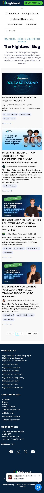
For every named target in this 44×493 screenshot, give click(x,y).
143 (29, 333)
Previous (10, 333)
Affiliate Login (8, 413)
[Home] (22, 8)
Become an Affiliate (11, 416)
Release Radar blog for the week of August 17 (19, 99)
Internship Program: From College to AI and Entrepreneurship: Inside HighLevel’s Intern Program (19, 157)
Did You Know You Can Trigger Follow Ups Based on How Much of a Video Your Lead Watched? (21, 224)
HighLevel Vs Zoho (10, 384)
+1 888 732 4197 (17, 439)
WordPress (30, 24)
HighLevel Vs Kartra (10, 371)
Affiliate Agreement (11, 419)
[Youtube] (33, 451)
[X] (25, 451)
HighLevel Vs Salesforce (12, 387)
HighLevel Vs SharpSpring (13, 377)
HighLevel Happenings (22, 19)
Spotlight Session (30, 13)
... (25, 333)
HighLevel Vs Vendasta (12, 374)
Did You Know (12, 13)
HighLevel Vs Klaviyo (10, 381)
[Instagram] (18, 451)
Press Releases (15, 24)
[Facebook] (11, 451)
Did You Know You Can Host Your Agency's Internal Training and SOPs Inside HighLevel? (20, 291)
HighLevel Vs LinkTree (11, 367)
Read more (6, 123)
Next (35, 333)
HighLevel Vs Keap (10, 364)
